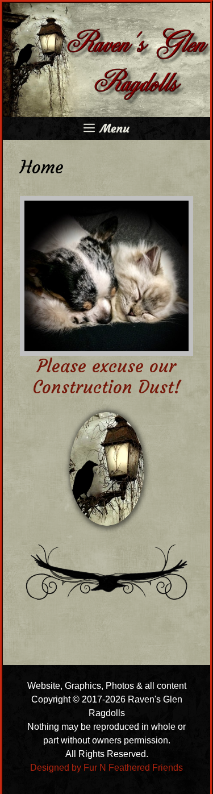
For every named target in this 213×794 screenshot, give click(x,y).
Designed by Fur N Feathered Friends (106, 767)
